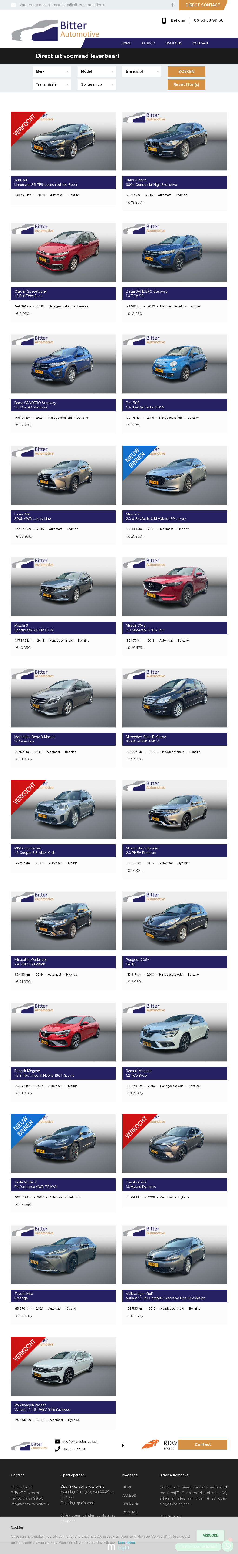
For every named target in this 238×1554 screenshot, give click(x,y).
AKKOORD (210, 1535)
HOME (126, 43)
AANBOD (148, 43)
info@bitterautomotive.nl (30, 1504)
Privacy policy (171, 1516)
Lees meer (126, 1543)
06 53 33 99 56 (209, 20)
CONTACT (200, 43)
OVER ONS (173, 43)
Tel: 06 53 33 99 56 (27, 1498)
